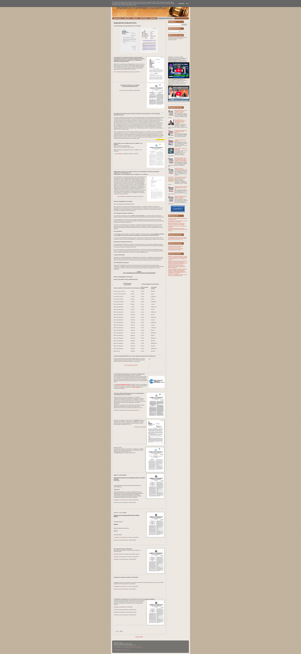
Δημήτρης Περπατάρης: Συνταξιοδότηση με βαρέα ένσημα (180, 169)
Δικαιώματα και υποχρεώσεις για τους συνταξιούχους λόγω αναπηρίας (180, 131)
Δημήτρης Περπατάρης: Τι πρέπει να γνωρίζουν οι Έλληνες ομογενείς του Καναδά (180, 111)
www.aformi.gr (177, 37)
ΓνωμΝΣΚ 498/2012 (160, 139)
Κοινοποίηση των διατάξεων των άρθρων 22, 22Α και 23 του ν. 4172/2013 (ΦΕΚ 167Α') (177, 275)
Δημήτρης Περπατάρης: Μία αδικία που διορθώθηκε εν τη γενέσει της (180, 187)
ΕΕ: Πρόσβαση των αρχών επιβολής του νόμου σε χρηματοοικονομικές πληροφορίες (177, 221)
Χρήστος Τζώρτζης (125, 649)
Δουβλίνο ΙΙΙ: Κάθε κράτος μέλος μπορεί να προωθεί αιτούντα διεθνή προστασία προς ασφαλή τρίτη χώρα (177, 229)
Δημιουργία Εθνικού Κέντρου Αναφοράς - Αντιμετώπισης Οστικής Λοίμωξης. (176, 247)
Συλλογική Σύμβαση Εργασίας (122, 384)
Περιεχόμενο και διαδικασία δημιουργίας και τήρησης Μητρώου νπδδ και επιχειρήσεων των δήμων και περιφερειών (177, 266)
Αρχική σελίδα (139, 636)
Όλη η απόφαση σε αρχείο (130, 365)
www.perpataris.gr (139, 647)
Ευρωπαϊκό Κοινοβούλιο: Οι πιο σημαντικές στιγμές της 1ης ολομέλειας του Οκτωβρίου (176, 224)
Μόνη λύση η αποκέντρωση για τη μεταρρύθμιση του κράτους (180, 178)
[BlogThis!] (117, 631)
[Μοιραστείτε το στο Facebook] (120, 631)
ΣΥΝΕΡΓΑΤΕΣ (126, 18)
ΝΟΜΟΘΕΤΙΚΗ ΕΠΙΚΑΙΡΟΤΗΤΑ (165, 18)
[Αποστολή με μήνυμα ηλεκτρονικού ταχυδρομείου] (116, 631)
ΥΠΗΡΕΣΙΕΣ (135, 18)
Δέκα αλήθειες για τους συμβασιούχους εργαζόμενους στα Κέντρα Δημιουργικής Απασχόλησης (180, 121)
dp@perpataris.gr (131, 647)
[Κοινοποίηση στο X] (119, 631)
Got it (187, 3)
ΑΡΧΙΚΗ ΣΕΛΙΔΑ (117, 18)
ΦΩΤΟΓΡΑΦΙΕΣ (144, 18)
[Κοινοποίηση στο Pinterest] (122, 631)
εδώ (125, 90)
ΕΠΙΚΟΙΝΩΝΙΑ (153, 18)
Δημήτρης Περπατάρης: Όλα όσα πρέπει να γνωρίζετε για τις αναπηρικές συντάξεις (180, 197)
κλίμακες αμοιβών (136, 387)
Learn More (181, 3)
